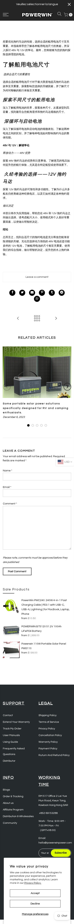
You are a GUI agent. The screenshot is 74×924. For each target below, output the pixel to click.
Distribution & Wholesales (18, 816)
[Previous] (7, 387)
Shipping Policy (48, 715)
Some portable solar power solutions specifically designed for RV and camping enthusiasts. (35, 408)
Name (7, 470)
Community (10, 823)
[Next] (67, 387)
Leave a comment (37, 277)
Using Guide (10, 742)
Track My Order (12, 728)
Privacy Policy (47, 728)
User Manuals (11, 735)
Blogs (6, 789)
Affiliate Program (13, 809)
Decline (35, 903)
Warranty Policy (48, 742)
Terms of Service (49, 722)
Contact (8, 715)
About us (8, 803)
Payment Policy (48, 748)
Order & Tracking (13, 796)
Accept (35, 893)
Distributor (9, 761)
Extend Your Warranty (16, 722)
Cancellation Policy (50, 735)
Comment (10, 503)
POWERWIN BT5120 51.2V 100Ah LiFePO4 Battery (41, 628)
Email (7, 487)
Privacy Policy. (32, 883)
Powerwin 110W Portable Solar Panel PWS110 (43, 646)
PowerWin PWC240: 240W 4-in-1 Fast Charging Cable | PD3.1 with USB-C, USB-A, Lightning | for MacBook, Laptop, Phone (45, 607)
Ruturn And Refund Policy (54, 755)
